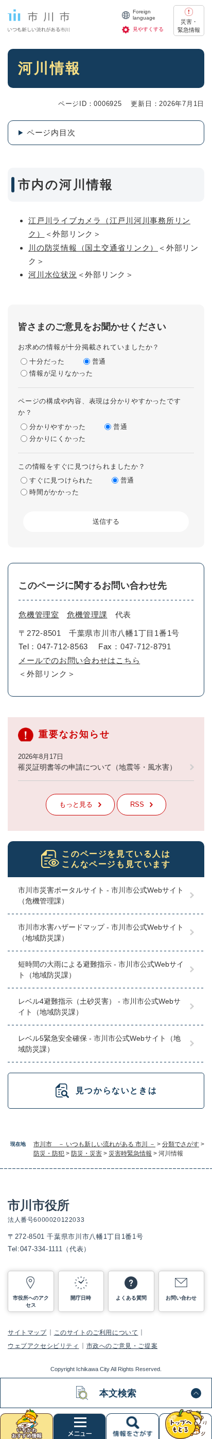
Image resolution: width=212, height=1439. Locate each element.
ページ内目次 (51, 132)
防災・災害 (86, 1153)
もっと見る (76, 804)
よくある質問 (131, 1298)
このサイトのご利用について (96, 1332)
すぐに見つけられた (61, 480)
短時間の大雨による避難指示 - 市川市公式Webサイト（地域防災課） (101, 969)
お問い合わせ (181, 1298)
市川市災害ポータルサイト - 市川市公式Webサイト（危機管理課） (101, 895)
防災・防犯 (48, 1153)
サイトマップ (27, 1332)
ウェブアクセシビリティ (43, 1345)
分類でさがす (180, 1144)
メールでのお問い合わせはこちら (79, 660)
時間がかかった (54, 492)
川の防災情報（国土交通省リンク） (93, 247)
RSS (137, 804)
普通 (99, 361)
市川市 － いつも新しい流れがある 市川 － (94, 1144)
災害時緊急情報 (130, 1153)
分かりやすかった (57, 427)
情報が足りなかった (61, 373)
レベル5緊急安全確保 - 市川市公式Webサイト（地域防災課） (99, 1043)
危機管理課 (87, 614)
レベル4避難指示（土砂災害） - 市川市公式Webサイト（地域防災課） (99, 1006)
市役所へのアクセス (31, 1301)
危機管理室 (39, 614)
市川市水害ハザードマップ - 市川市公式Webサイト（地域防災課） (101, 932)
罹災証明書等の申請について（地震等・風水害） (97, 767)
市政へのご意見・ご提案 (122, 1345)
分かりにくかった (57, 438)
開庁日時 (80, 1298)
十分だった (47, 361)
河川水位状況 (52, 274)
